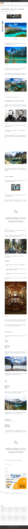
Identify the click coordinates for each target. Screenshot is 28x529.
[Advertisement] (16, 143)
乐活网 (9, 526)
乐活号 (14, 526)
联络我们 (12, 526)
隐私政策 (17, 526)
